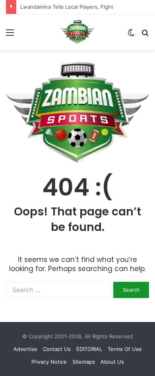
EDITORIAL (89, 349)
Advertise (25, 349)
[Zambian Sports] (77, 32)
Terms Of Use (125, 349)
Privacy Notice (49, 362)
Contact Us (57, 349)
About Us (112, 362)
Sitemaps (83, 362)
